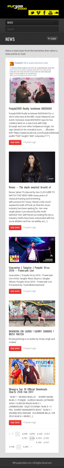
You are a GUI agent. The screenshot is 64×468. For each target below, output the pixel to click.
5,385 (25, 446)
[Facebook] (44, 13)
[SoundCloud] (56, 13)
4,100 (39, 433)
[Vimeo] (38, 13)
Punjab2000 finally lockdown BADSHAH (30, 108)
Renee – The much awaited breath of (30, 187)
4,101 (47, 433)
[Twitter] (32, 13)
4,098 (24, 433)
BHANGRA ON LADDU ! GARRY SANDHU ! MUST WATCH (31, 332)
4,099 (32, 433)
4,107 (46, 442)
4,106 (38, 442)
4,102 (24, 438)
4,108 (11, 446)
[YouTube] (50, 13)
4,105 (46, 438)
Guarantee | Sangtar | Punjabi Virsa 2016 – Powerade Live (29, 268)
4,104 (38, 438)
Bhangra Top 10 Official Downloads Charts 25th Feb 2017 (28, 390)
